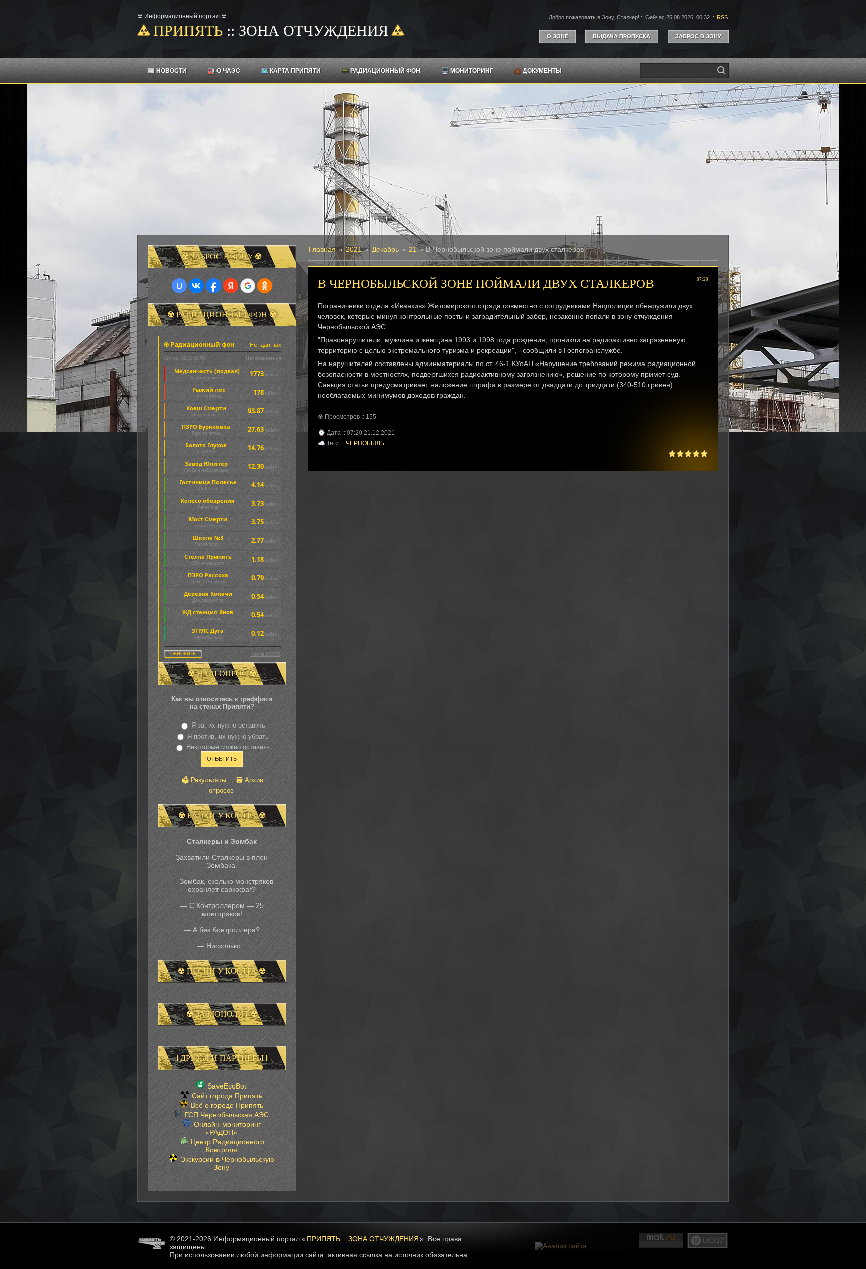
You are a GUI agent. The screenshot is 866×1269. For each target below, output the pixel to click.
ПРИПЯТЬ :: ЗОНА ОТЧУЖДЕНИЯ (363, 1239)
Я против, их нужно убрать (228, 736)
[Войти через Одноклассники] (264, 285)
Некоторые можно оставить (228, 747)
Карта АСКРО (265, 654)
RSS (722, 17)
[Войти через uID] (179, 285)
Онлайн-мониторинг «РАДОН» (227, 1128)
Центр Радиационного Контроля (227, 1146)
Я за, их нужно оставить (228, 725)
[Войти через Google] (247, 285)
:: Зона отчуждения (270, 30)
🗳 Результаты (204, 780)
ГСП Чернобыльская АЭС (227, 1115)
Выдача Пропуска (622, 36)
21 (413, 249)
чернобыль (365, 443)
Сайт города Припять (227, 1096)
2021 (354, 249)
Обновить (183, 653)
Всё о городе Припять (227, 1105)
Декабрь (385, 249)
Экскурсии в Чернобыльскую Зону (227, 1163)
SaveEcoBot (226, 1086)
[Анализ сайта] (561, 1246)
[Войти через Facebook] (213, 285)
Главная (322, 249)
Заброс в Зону (698, 36)
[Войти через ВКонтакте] (196, 285)
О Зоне (557, 36)
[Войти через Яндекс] (230, 285)
